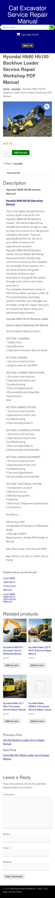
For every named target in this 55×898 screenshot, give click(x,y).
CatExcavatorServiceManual (22, 888)
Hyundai (15, 88)
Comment (9, 794)
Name (7, 834)
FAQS (39, 888)
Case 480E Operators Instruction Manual (9, 584)
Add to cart (20, 152)
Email (7, 847)
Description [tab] (13, 172)
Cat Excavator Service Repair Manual (27, 14)
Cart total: (29, 34)
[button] (47, 106)
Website (7, 861)
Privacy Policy (15, 891)
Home (6, 88)
